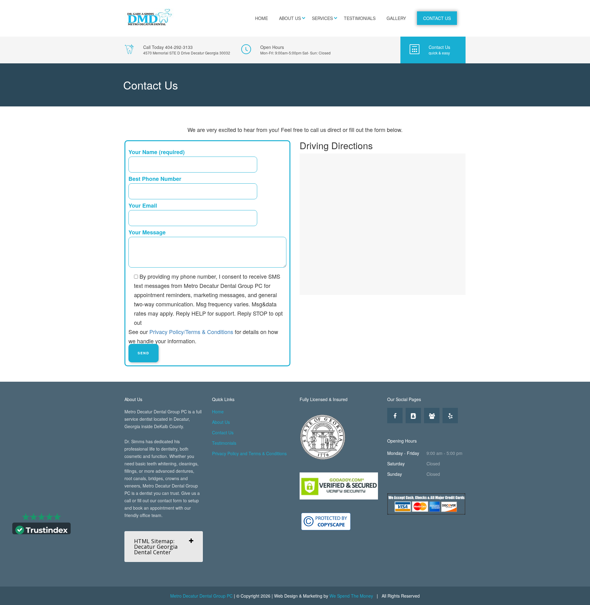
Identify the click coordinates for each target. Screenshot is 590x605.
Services (322, 18)
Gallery (396, 18)
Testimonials (360, 18)
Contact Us (437, 18)
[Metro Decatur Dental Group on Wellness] (431, 415)
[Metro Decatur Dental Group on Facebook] (395, 415)
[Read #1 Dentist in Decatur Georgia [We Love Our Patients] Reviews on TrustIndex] (41, 529)
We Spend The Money (351, 596)
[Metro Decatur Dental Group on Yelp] (450, 415)
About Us (290, 18)
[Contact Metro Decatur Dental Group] (433, 50)
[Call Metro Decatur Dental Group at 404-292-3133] (177, 50)
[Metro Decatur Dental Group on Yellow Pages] (413, 415)
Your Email (142, 205)
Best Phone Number (154, 179)
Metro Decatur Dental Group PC (201, 596)
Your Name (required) (156, 152)
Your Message (147, 232)
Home (261, 18)
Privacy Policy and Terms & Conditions (249, 453)
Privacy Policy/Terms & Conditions (191, 332)
